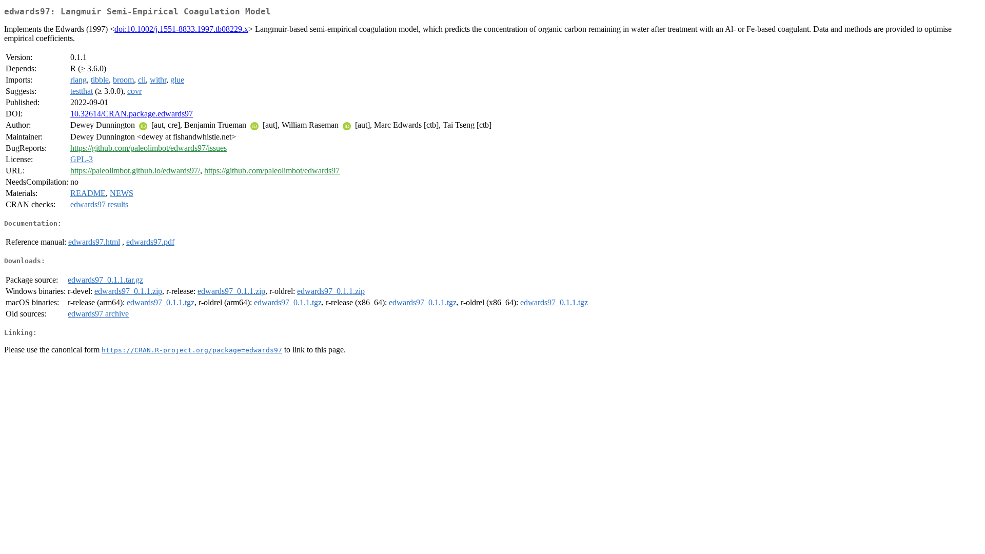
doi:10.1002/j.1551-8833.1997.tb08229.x (181, 29)
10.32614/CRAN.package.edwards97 (131, 113)
